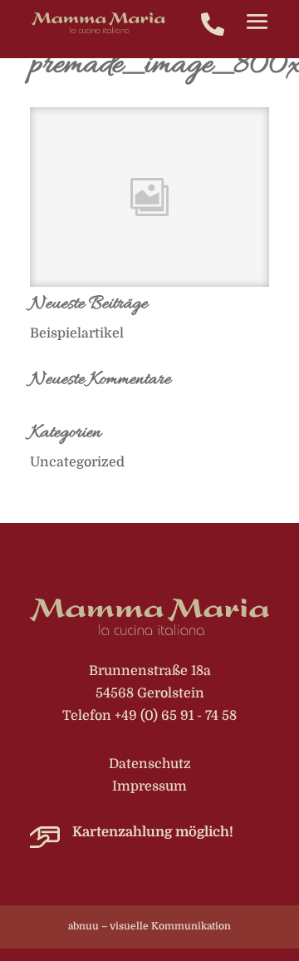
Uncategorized (77, 462)
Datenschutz (150, 763)
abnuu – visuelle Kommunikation (149, 926)
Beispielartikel (77, 333)
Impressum (149, 786)
